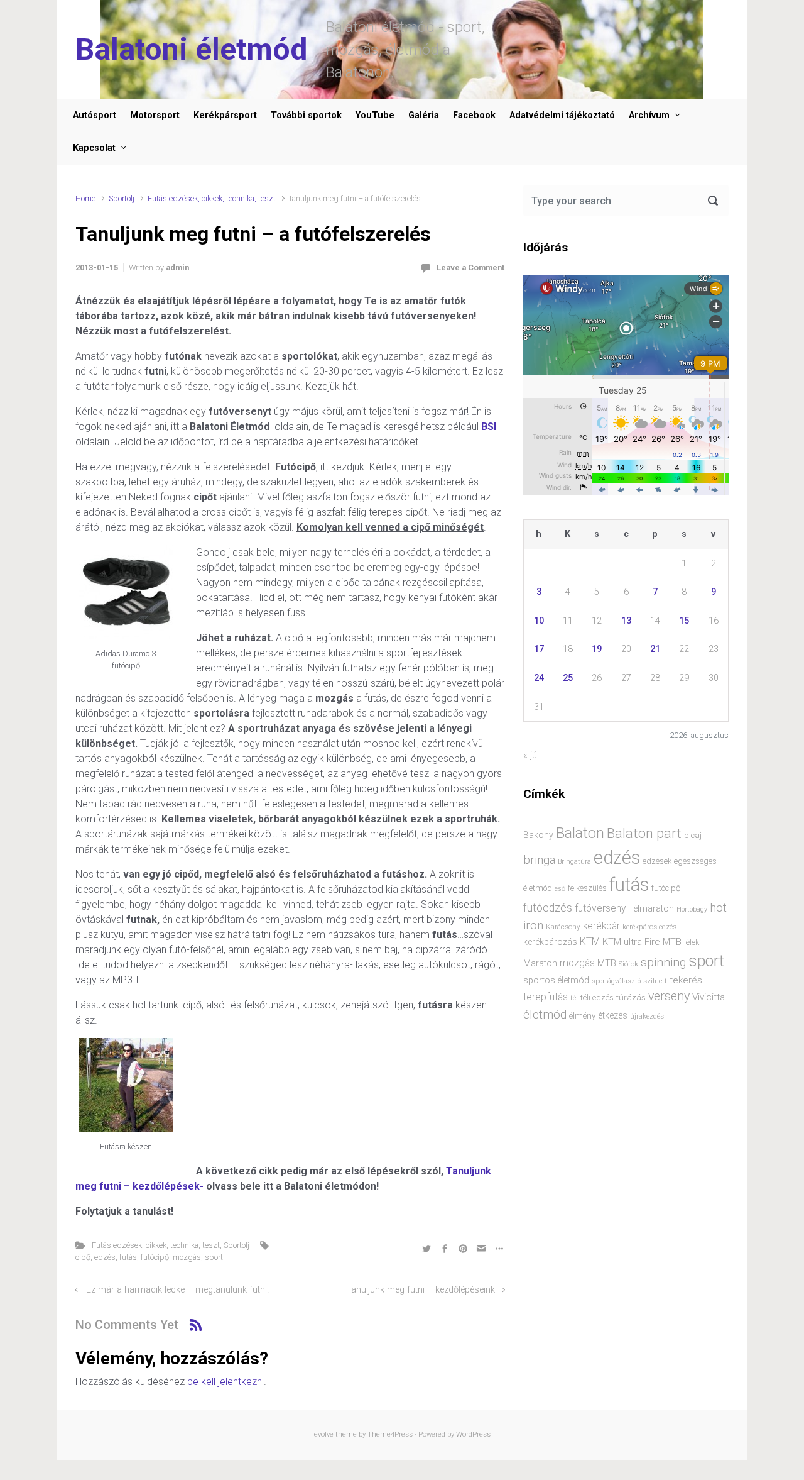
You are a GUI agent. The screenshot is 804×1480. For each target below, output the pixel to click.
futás (128, 1257)
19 (597, 649)
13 (626, 621)
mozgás (187, 1257)
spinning (663, 962)
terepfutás (545, 997)
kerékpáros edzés (649, 926)
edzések (657, 861)
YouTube (375, 115)
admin (177, 267)
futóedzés (547, 908)
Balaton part (644, 833)
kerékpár (601, 926)
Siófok (628, 963)
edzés (105, 1257)
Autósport (94, 115)
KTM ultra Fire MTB (642, 941)
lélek (691, 942)
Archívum (649, 115)
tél (574, 997)
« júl (531, 755)
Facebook (474, 115)
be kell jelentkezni (225, 1382)
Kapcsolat (94, 148)
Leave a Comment (470, 267)
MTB (606, 963)
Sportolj (121, 198)
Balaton (580, 833)
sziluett (655, 980)
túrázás (631, 997)
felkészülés (587, 888)
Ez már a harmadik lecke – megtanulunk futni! (177, 1289)
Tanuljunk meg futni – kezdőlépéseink (420, 1289)
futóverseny (600, 908)
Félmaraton (651, 908)
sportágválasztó (616, 981)
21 (655, 649)
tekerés (686, 980)
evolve (324, 1434)
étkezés (612, 1015)
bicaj (693, 835)
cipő (82, 1257)
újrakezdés (647, 1016)
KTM (590, 941)
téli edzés (597, 997)
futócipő (155, 1257)
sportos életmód (556, 980)
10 (539, 621)
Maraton (540, 963)
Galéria (423, 115)
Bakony (538, 835)
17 (539, 649)
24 (539, 678)
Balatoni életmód (191, 49)
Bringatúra (574, 862)
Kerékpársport (225, 115)
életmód (545, 1014)
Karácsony (563, 926)
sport (214, 1257)
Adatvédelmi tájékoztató (562, 115)
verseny (669, 996)
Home (85, 198)
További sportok (306, 115)
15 (684, 621)
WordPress (473, 1434)
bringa (539, 860)
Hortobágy (691, 909)
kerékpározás (550, 942)
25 (568, 678)
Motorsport (155, 115)
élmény (582, 1015)
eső (560, 889)
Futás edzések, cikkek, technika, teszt (212, 198)
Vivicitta (708, 997)
